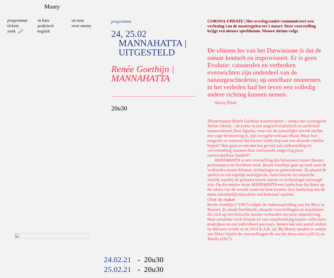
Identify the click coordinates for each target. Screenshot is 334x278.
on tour (78, 20)
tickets (13, 25)
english (43, 31)
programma (17, 20)
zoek (11, 31)
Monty (52, 6)
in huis (43, 20)
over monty (81, 25)
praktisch (46, 25)
